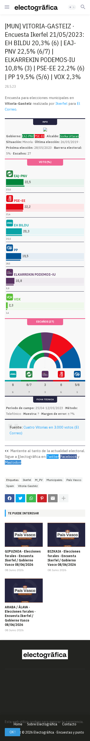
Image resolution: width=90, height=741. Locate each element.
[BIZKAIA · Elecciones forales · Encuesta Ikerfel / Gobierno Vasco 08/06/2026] (66, 535)
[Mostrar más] (63, 498)
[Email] (53, 498)
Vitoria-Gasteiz (28, 486)
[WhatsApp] (31, 498)
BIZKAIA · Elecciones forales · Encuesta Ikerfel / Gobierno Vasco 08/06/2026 (64, 558)
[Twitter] (20, 498)
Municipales (54, 480)
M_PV (38, 480)
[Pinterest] (42, 498)
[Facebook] (9, 498)
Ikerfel (61, 103)
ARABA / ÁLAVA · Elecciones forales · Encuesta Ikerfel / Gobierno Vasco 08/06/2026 (20, 616)
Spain (10, 486)
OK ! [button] (12, 732)
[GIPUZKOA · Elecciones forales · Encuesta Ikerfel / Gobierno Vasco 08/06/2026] (24, 535)
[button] (6, 7)
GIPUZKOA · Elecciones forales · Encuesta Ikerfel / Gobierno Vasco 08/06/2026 (23, 558)
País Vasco (73, 480)
